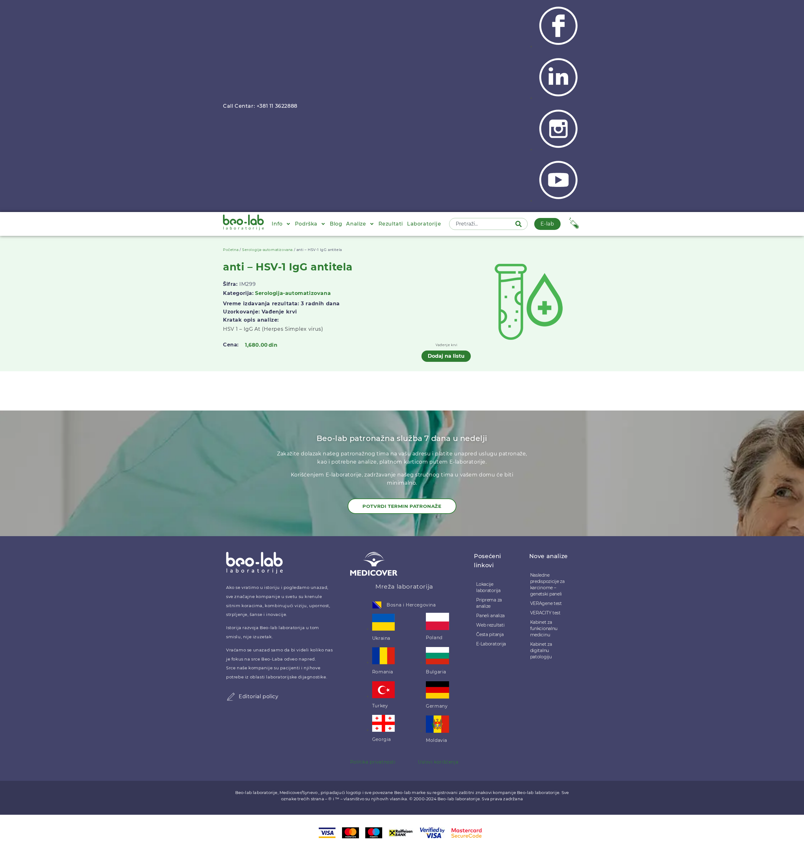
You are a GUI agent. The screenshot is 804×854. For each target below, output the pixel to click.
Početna (230, 249)
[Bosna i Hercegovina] (377, 605)
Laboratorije (424, 224)
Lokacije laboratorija (488, 587)
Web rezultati (490, 625)
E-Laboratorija (491, 644)
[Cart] (574, 223)
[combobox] (483, 224)
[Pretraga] (519, 224)
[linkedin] (558, 98)
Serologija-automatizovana (267, 249)
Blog (336, 224)
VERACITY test (545, 613)
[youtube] (558, 201)
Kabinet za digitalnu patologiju (541, 650)
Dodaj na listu (446, 356)
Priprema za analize (489, 603)
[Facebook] (558, 47)
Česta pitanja (489, 634)
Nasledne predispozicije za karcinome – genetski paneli (547, 584)
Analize (356, 224)
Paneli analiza (490, 615)
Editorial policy (259, 696)
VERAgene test (546, 603)
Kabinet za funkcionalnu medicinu (543, 628)
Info (277, 224)
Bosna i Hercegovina (411, 605)
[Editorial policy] (231, 696)
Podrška (306, 224)
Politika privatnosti (373, 762)
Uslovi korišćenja (438, 762)
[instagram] (558, 150)
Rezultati (390, 224)
